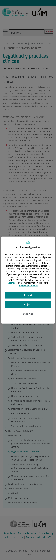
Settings (28, 313)
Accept (28, 295)
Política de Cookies (28, 285)
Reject (28, 304)
